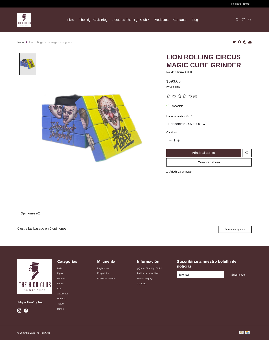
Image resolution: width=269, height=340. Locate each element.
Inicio (70, 20)
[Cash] (241, 333)
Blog (194, 20)
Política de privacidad (147, 273)
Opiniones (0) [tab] (30, 213)
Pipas (60, 273)
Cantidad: (172, 132)
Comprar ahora (209, 162)
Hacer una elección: (179, 116)
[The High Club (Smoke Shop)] (24, 20)
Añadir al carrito (203, 153)
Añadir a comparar (180, 171)
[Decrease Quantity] (170, 140)
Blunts (60, 283)
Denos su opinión (235, 229)
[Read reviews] (179, 96)
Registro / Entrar (240, 3)
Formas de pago (145, 278)
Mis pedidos (103, 273)
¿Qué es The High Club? (130, 20)
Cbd (59, 288)
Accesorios (62, 293)
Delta (60, 268)
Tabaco (61, 303)
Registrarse (103, 268)
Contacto (179, 20)
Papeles (61, 278)
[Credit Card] (247, 333)
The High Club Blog (93, 20)
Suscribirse (238, 274)
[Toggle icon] (237, 20)
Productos (161, 20)
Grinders (61, 298)
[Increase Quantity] (178, 140)
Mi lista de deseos (106, 278)
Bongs (60, 309)
